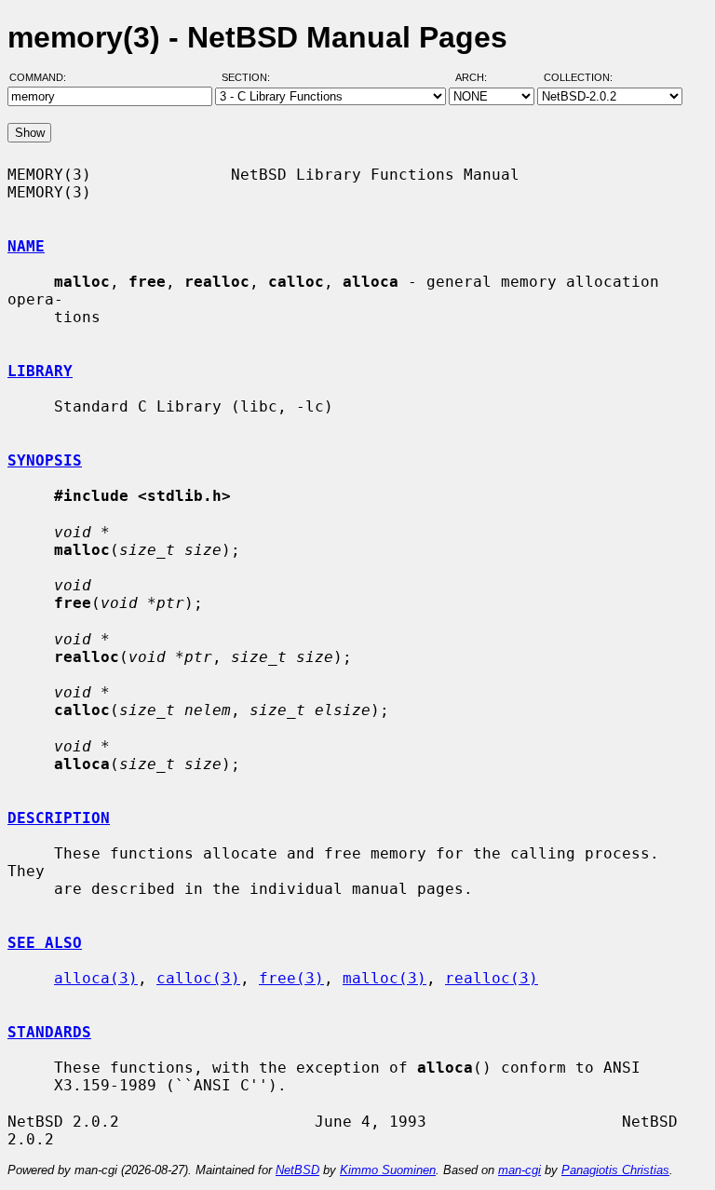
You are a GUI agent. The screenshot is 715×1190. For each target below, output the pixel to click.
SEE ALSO (44, 943)
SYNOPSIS (44, 460)
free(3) (291, 978)
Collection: (578, 77)
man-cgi (519, 1170)
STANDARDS (49, 1032)
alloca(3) (96, 978)
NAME (26, 246)
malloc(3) (384, 978)
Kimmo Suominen (388, 1170)
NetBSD (297, 1170)
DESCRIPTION (58, 818)
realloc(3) (491, 978)
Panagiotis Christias (615, 1170)
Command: (43, 77)
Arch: (479, 77)
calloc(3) (198, 978)
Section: (250, 77)
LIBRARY (40, 371)
